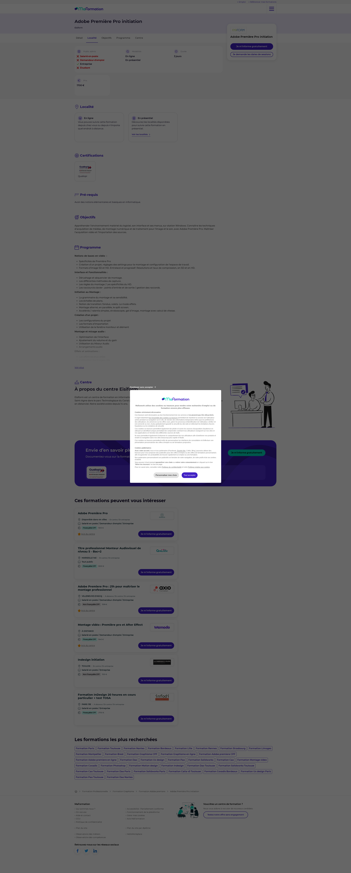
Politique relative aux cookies (199, 467)
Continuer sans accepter (141, 387)
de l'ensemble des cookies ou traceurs (163, 418)
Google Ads (181, 451)
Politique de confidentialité (172, 467)
